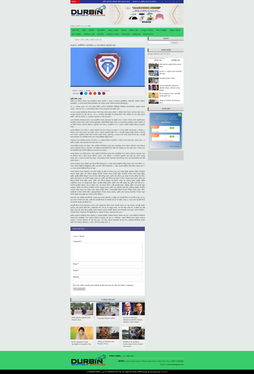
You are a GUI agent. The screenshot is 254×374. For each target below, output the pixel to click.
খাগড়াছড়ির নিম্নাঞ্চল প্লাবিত (106, 318)
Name (76, 264)
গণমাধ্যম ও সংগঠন (113, 34)
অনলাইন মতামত (148, 34)
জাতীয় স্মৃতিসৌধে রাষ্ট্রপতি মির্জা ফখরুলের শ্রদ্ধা (104, 2)
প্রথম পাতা (75, 30)
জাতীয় (84, 30)
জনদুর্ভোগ (101, 34)
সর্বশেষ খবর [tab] (157, 60)
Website (76, 277)
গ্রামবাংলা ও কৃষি (89, 34)
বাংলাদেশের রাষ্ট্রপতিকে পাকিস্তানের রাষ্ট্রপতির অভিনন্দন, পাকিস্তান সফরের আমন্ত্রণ (133, 320)
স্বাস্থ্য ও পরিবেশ (175, 30)
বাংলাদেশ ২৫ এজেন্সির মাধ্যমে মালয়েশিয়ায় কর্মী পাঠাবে (136, 2)
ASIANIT (164, 372)
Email (76, 270)
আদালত (123, 30)
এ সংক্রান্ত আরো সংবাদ (108, 300)
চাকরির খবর (136, 34)
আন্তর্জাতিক (101, 30)
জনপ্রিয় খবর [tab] (175, 60)
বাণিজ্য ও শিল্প (133, 30)
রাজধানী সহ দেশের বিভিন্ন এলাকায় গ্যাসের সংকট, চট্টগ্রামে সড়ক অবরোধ (133, 344)
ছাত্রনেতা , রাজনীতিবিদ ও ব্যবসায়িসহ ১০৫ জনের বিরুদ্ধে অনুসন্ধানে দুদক (93, 45)
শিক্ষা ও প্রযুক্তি (161, 30)
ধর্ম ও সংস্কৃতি (76, 34)
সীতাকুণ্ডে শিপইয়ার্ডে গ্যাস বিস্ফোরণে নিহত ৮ (105, 343)
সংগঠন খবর (98, 40)
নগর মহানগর (126, 34)
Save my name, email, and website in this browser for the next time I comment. (103, 285)
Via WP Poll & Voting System (174, 146)
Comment (77, 241)
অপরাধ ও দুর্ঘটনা (113, 30)
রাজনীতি (91, 30)
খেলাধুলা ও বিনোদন (147, 30)
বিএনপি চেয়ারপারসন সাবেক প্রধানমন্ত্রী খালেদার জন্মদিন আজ (81, 343)
